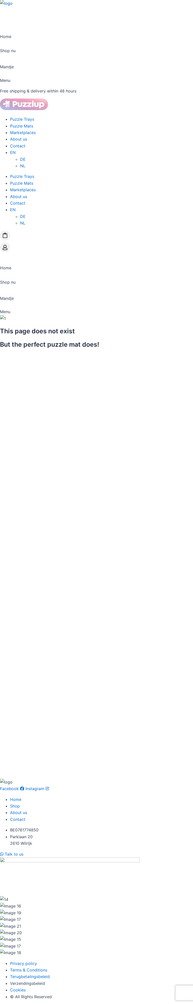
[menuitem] (13, 152)
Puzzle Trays (22, 119)
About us (18, 139)
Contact (17, 145)
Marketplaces (23, 132)
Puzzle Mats (21, 125)
